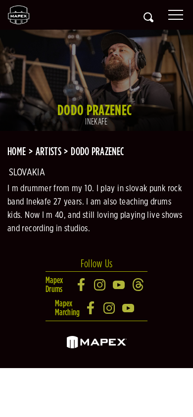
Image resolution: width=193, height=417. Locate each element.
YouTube (119, 284)
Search (148, 17)
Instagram (100, 284)
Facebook (81, 284)
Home (16, 151)
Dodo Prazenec (97, 151)
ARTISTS (48, 151)
